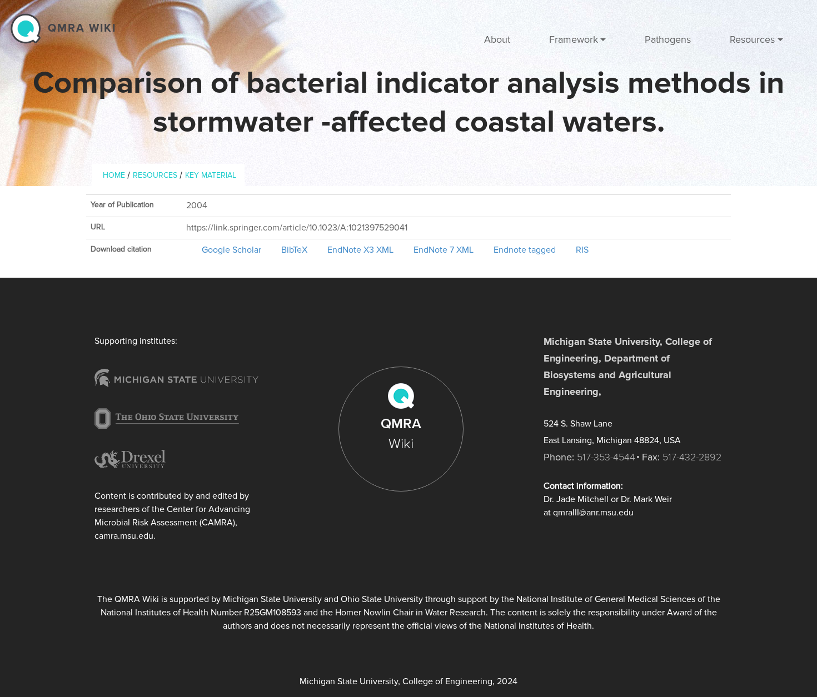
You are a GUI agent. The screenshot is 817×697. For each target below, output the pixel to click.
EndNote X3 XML (360, 249)
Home (114, 175)
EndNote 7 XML (444, 249)
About (497, 39)
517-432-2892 (691, 457)
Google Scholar (231, 249)
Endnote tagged (525, 249)
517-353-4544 (606, 457)
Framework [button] (573, 39)
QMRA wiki (82, 28)
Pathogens (668, 39)
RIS (582, 249)
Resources (155, 175)
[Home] (28, 28)
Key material (210, 175)
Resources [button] (752, 39)
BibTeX (294, 249)
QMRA (401, 433)
